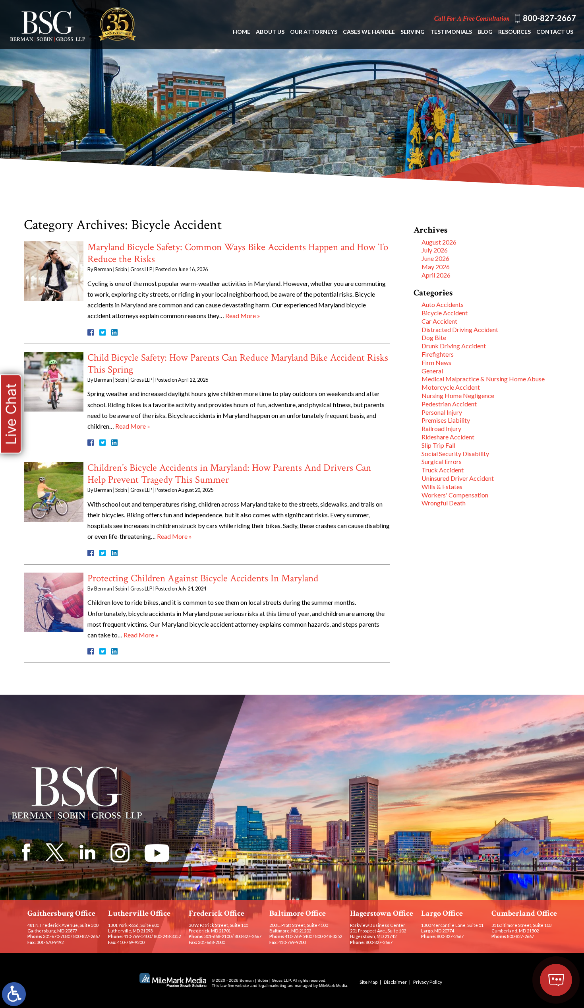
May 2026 (436, 266)
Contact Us (554, 31)
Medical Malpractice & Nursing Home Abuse (483, 379)
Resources (514, 31)
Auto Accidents (443, 304)
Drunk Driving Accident (454, 346)
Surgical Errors (442, 461)
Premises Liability (446, 420)
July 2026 (435, 250)
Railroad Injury (441, 428)
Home (241, 31)
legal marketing (272, 985)
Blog (485, 31)
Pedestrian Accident (449, 404)
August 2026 (439, 242)
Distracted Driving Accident (460, 329)
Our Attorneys (313, 31)
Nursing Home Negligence (458, 395)
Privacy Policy (427, 982)
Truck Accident (443, 470)
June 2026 (435, 258)
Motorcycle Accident (451, 387)
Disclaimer (395, 982)
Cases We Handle (369, 31)
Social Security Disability (455, 453)
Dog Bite (434, 337)
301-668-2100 (217, 936)
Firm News (436, 362)
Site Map (368, 982)
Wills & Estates (442, 486)
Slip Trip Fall (438, 445)
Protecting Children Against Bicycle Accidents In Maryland (202, 578)
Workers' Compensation (455, 495)
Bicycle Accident (445, 313)
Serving (412, 31)
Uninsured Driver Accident (458, 478)
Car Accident (439, 321)
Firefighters (438, 354)
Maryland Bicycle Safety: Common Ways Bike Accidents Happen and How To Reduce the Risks (237, 253)
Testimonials (451, 31)
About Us (270, 31)
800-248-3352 (167, 936)
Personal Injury (442, 412)
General (432, 371)
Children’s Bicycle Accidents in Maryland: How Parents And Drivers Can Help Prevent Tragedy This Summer (229, 473)
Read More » (242, 315)
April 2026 (436, 275)
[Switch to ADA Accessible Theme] (14, 994)
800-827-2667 (549, 18)
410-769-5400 (137, 936)
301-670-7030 (56, 936)
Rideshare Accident (448, 437)
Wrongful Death (444, 503)
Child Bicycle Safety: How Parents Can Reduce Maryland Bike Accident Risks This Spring (237, 363)
